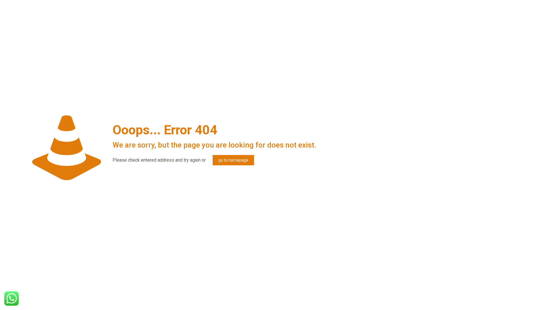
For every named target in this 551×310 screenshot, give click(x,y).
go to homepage (233, 160)
